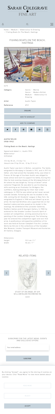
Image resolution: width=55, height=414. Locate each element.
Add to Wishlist (27, 117)
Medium (14, 30)
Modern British (39, 92)
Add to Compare (27, 123)
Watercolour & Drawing (30, 30)
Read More (27, 386)
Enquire (27, 111)
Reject (27, 396)
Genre (28, 90)
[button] (27, 24)
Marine (36, 90)
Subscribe (27, 358)
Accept (27, 406)
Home (6, 30)
